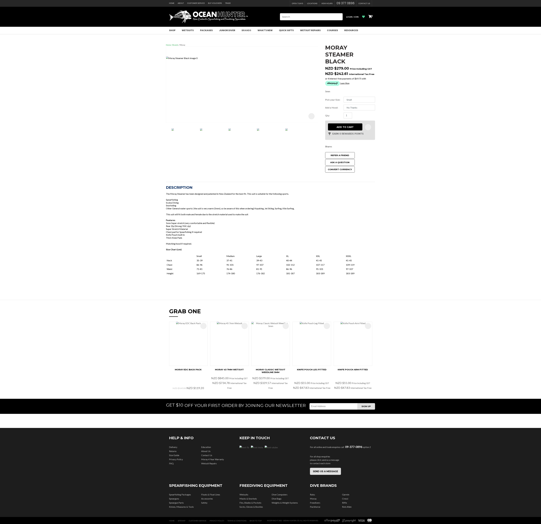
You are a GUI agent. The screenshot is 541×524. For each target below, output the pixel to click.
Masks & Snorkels (248, 498)
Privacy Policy (176, 459)
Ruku (312, 494)
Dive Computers (279, 494)
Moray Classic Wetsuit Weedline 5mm (270, 371)
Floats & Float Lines (210, 494)
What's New (265, 30)
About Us (205, 451)
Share (328, 146)
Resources (351, 30)
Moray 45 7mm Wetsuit (229, 369)
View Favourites (363, 16)
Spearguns (174, 498)
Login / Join (352, 17)
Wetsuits (188, 30)
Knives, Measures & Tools (181, 506)
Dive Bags (276, 498)
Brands (246, 30)
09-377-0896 (353, 446)
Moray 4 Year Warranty (212, 459)
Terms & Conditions (236, 521)
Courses (332, 30)
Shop (172, 30)
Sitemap (181, 521)
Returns (173, 451)
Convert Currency (340, 169)
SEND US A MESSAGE (325, 471)
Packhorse (315, 506)
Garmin (345, 494)
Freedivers (315, 502)
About (181, 3)
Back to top (256, 521)
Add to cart (345, 127)
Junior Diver (227, 30)
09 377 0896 (345, 3)
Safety (204, 502)
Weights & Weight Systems (285, 502)
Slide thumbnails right (315, 132)
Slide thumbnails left (169, 132)
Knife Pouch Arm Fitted (353, 369)
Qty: (327, 115)
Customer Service (196, 3)
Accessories (207, 498)
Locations (312, 3)
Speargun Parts (176, 502)
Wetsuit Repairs (310, 30)
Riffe (344, 502)
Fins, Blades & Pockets (250, 502)
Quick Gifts (286, 30)
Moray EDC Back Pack (188, 369)
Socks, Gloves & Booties (251, 506)
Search (339, 16)
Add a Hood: (331, 107)
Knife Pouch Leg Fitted (311, 369)
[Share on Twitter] (337, 146)
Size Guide (174, 455)
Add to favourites (203, 326)
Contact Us (364, 3)
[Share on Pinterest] (346, 146)
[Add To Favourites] (368, 127)
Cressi (345, 498)
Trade (228, 3)
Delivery (173, 447)
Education (206, 447)
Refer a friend (340, 155)
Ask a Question (340, 162)
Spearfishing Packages (180, 494)
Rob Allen (347, 506)
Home (171, 3)
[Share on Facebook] (333, 146)
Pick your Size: (332, 99)
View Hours (327, 3)
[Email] (342, 146)
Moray (182, 45)
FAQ (171, 463)
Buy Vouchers (215, 3)
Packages (206, 30)
